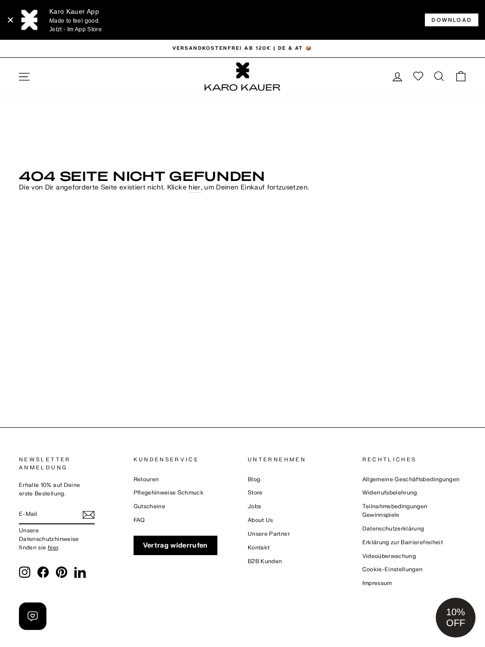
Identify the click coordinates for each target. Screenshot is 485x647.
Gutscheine (150, 506)
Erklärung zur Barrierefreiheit (402, 542)
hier (194, 187)
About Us (260, 520)
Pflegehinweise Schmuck (169, 492)
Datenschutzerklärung (393, 528)
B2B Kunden (265, 561)
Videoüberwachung (389, 556)
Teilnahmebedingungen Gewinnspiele (395, 511)
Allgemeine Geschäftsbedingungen (411, 479)
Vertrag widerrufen (175, 545)
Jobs (254, 506)
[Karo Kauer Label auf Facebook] (43, 572)
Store (255, 492)
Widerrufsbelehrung (389, 492)
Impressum (377, 583)
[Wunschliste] (418, 77)
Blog (254, 479)
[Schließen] (10, 20)
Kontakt (258, 547)
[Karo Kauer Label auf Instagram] (24, 572)
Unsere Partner (269, 534)
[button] (456, 618)
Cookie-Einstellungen (392, 569)
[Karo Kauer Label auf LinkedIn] (80, 572)
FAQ (139, 520)
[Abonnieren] (88, 515)
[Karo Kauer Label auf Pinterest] (61, 572)
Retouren (146, 479)
